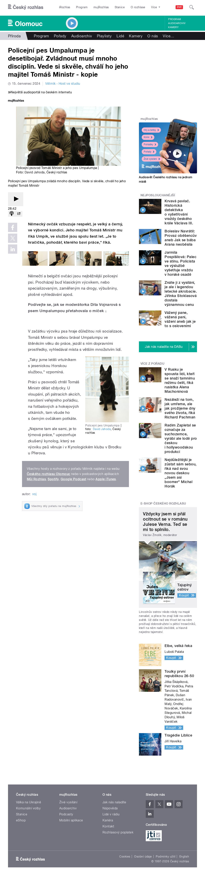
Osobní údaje (143, 856)
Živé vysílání (150, 159)
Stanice (120, 7)
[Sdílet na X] (12, 238)
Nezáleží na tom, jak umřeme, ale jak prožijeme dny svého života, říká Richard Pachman (180, 408)
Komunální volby (28, 808)
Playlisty (104, 36)
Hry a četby (150, 130)
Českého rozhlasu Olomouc (48, 474)
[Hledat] (191, 7)
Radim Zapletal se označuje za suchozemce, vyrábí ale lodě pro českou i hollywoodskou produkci (181, 438)
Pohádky (148, 144)
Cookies (124, 856)
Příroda (14, 36)
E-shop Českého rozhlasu (163, 503)
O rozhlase (138, 7)
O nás (152, 36)
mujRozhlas (101, 7)
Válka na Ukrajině (28, 802)
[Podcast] (11, 214)
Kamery (173, 27)
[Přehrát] (15, 199)
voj (34, 494)
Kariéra (107, 820)
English (184, 856)
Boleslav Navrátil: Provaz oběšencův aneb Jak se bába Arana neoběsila (181, 237)
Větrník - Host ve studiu (62, 83)
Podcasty (66, 814)
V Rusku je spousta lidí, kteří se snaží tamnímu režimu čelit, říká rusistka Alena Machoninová (180, 380)
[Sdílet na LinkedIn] (12, 249)
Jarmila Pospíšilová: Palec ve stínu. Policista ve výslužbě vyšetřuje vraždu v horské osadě (180, 263)
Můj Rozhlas (36, 479)
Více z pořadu (152, 363)
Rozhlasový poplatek (117, 832)
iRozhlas (64, 7)
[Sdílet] (18, 214)
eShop (21, 820)
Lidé (120, 36)
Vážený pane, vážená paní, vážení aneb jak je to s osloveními (180, 319)
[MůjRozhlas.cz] (16, 101)
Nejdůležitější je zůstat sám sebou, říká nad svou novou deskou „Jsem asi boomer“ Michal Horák (180, 473)
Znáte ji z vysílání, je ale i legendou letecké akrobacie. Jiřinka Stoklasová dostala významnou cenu (181, 293)
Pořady (60, 36)
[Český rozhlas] (25, 7)
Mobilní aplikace (71, 820)
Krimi (146, 137)
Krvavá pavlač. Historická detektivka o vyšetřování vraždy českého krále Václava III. (179, 212)
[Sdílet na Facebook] (12, 227)
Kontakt (108, 826)
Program (81, 7)
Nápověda (110, 808)
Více (168, 36)
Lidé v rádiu (111, 814)
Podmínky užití (165, 856)
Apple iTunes (105, 479)
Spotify (53, 479)
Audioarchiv (176, 23)
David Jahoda (35, 172)
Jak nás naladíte (114, 802)
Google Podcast (73, 479)
